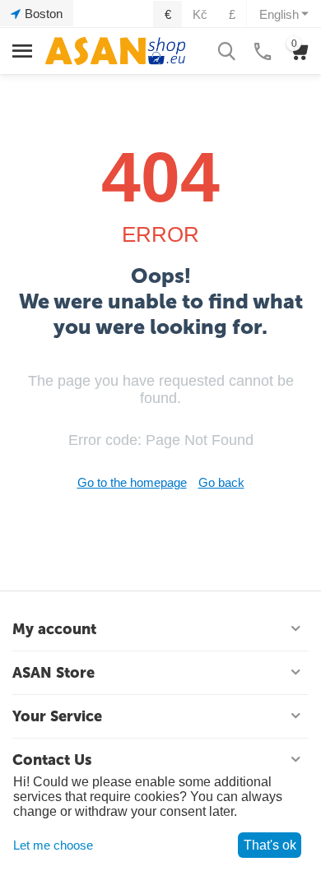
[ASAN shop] (115, 50)
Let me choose (53, 845)
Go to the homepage (132, 482)
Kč (200, 14)
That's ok (270, 845)
